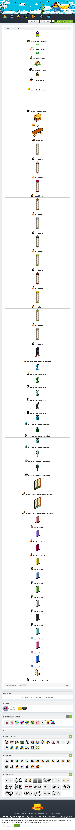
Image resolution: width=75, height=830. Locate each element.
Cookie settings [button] (7, 826)
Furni (24, 685)
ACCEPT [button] (17, 826)
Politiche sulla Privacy (22, 813)
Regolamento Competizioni (39, 813)
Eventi (51, 813)
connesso (33, 697)
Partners (57, 813)
